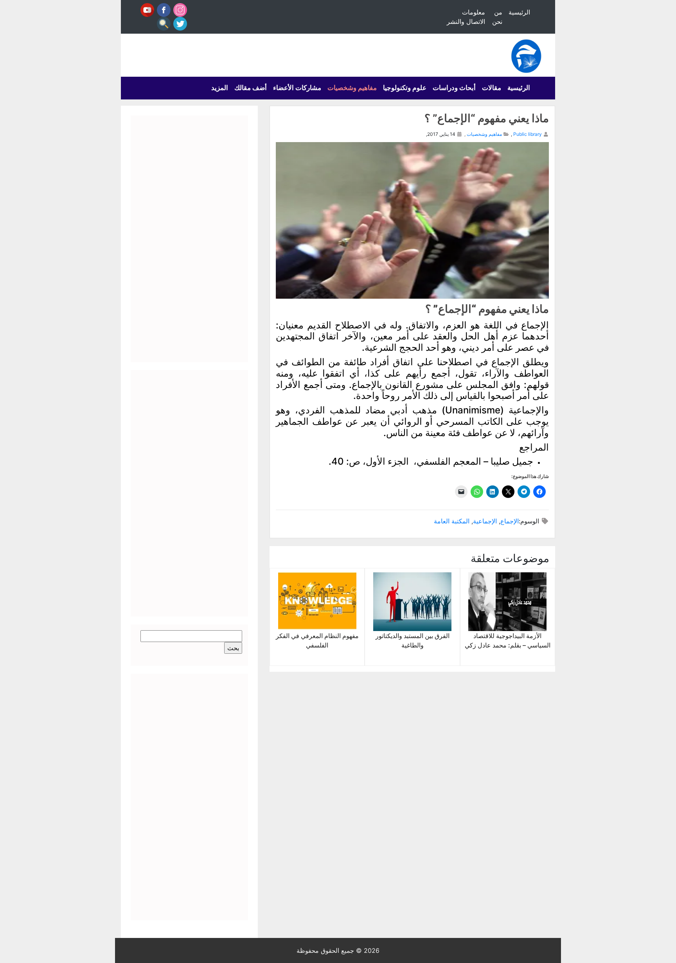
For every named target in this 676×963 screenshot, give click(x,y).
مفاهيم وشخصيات (352, 88)
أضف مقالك (250, 88)
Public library (527, 134)
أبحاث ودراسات (454, 88)
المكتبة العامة (451, 521)
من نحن (497, 16)
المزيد (219, 88)
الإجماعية (485, 521)
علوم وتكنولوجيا (404, 88)
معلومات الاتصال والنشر (466, 16)
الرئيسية (519, 12)
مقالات (491, 88)
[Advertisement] (189, 238)
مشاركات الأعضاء (297, 88)
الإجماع (509, 521)
